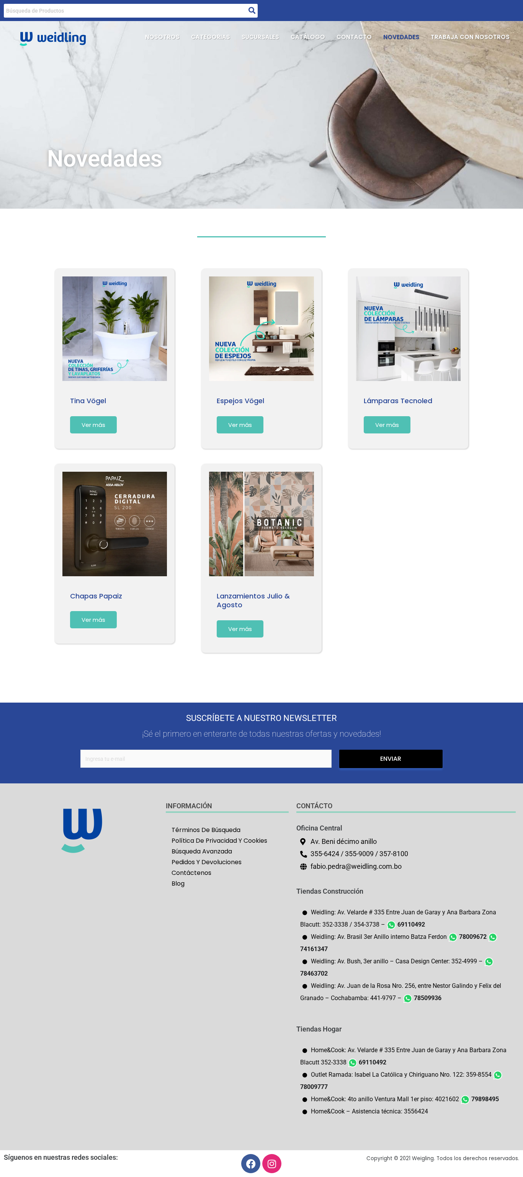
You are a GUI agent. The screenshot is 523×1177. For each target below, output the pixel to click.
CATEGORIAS (210, 37)
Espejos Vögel (240, 400)
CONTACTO (354, 37)
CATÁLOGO (308, 37)
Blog (178, 883)
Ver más (93, 425)
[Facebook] (250, 1163)
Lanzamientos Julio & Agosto (253, 600)
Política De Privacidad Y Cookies (219, 840)
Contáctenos (191, 872)
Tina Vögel (88, 400)
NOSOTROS (162, 37)
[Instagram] (271, 1163)
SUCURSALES (260, 37)
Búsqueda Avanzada (202, 851)
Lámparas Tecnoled (398, 400)
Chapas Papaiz (96, 596)
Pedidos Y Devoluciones (207, 862)
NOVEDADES (401, 37)
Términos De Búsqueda (206, 830)
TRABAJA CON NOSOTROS (470, 37)
